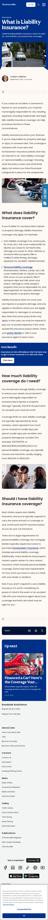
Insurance (6, 17)
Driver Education (8, 826)
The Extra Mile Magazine (11, 837)
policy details (14, 333)
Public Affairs (7, 783)
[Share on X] (42, 630)
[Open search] (38, 4)
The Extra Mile (9, 5)
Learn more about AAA (11, 732)
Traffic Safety (7, 808)
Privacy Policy (6, 884)
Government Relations (11, 787)
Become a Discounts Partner (13, 746)
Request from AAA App (11, 714)
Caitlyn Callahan (18, 76)
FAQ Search (6, 762)
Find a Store (6, 766)
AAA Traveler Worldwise (11, 842)
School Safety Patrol (10, 812)
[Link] (5, 867)
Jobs (4, 737)
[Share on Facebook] (35, 630)
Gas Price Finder (8, 796)
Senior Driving (7, 821)
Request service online (11, 709)
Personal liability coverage (18, 267)
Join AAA (31, 5)
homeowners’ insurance (25, 548)
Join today (32, 860)
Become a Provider (9, 741)
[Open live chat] (45, 195)
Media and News (8, 792)
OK (24, 916)
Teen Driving (7, 817)
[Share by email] (29, 630)
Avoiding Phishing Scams (12, 771)
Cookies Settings (24, 909)
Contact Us (6, 757)
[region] (24, 902)
